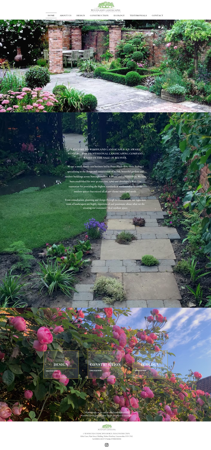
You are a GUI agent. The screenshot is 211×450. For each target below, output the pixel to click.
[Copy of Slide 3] (107, 108)
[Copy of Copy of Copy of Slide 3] (103, 107)
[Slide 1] (100, 107)
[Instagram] (106, 445)
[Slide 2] (110, 107)
